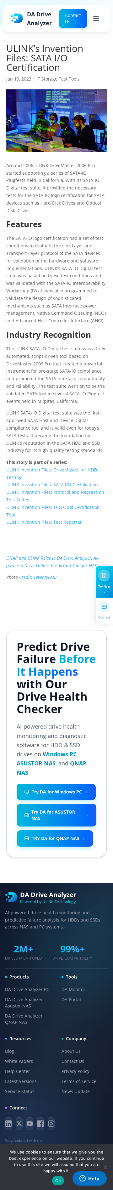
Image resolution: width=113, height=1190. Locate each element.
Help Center (17, 1071)
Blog (9, 1051)
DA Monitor (73, 989)
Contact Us (73, 18)
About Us (71, 1051)
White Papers (19, 1061)
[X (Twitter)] (19, 1123)
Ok (58, 1180)
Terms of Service (79, 1081)
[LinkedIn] (8, 1123)
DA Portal (71, 999)
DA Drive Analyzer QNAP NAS (24, 1019)
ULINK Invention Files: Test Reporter (44, 522)
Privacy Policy (75, 1071)
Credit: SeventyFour (38, 577)
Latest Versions (21, 1081)
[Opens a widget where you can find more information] (89, 1179)
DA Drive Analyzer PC (27, 989)
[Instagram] (51, 1123)
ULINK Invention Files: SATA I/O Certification (52, 485)
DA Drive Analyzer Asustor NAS (24, 1002)
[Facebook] (40, 1123)
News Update (76, 1091)
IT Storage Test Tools (58, 79)
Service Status (20, 1091)
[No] (105, 1167)
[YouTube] (29, 1123)
